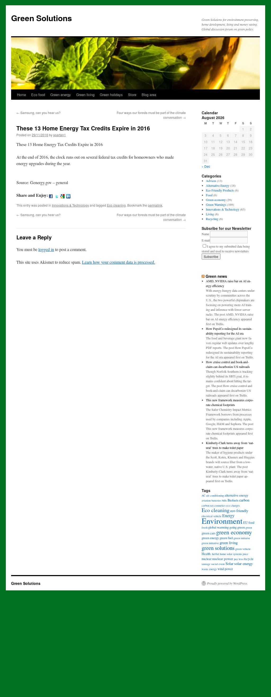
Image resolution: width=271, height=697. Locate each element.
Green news (216, 276)
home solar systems (231, 554)
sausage (206, 564)
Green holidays (111, 94)
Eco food (38, 94)
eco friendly (239, 510)
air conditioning (215, 495)
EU (245, 522)
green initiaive (242, 538)
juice (245, 554)
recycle (249, 559)
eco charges (233, 505)
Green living (85, 94)
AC (203, 495)
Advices (211, 181)
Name (205, 234)
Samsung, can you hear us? (38, 112)
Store (132, 94)
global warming (218, 527)
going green (237, 527)
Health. (206, 554)
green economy (234, 532)
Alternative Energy (217, 185)
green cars (208, 533)
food (251, 522)
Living (210, 214)
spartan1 (59, 135)
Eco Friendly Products (220, 190)
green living (229, 542)
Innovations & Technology (70, 205)
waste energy (209, 569)
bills (224, 500)
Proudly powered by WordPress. (227, 583)
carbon (244, 500)
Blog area (149, 94)
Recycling (212, 219)
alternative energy (236, 495)
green (249, 527)
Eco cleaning (116, 205)
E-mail (206, 240)
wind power (225, 569)
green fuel (226, 538)
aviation (206, 500)
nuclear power (222, 558)
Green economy (216, 200)
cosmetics (219, 505)
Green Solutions (41, 18)
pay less (238, 559)
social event (218, 564)
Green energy (60, 94)
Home (21, 94)
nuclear (206, 559)
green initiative (210, 543)
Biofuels (233, 500)
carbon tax (208, 505)
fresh (204, 527)
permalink (155, 205)
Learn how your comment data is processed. (118, 262)
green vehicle (243, 549)
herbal (215, 554)
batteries (216, 500)
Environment (222, 521)
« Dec (206, 166)
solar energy (243, 563)
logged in (46, 249)
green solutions (218, 548)
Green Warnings (216, 204)
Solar (229, 563)
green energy (210, 538)
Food (209, 195)
